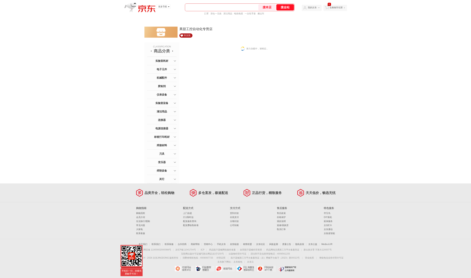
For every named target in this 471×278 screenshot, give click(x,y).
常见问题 (140, 225)
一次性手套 (250, 13)
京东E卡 (328, 225)
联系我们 (156, 244)
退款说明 (281, 221)
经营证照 (221, 258)
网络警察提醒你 (204, 269)
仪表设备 (162, 94)
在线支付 (234, 217)
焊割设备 (162, 170)
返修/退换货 (282, 225)
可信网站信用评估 (184, 269)
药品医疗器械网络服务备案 (222, 249)
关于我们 (143, 244)
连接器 (162, 119)
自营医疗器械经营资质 (251, 249)
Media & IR (326, 244)
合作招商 (182, 244)
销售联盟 (247, 244)
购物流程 (140, 213)
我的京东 (312, 7)
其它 (161, 179)
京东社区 (260, 244)
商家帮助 (195, 244)
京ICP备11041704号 (185, 249)
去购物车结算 (336, 7)
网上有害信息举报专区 (245, 269)
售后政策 (281, 213)
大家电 (139, 229)
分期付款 (234, 221)
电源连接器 (161, 128)
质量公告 (286, 244)
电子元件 (162, 69)
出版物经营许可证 (237, 253)
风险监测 (273, 244)
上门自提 (187, 213)
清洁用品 (227, 13)
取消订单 (281, 229)
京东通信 (328, 229)
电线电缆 (238, 13)
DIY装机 (328, 217)
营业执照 (309, 258)
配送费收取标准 (191, 225)
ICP (202, 249)
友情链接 (234, 244)
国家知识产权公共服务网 (287, 269)
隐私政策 (299, 244)
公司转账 (234, 225)
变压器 (162, 162)
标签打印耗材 (162, 136)
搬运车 (261, 13)
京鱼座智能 (329, 233)
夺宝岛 (327, 213)
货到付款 (234, 213)
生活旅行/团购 (143, 221)
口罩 (206, 13)
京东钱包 (237, 262)
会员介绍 (140, 217)
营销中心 (208, 244)
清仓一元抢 (216, 13)
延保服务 (328, 221)
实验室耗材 (161, 60)
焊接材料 (162, 145)
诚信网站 (225, 269)
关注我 (187, 35)
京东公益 (312, 244)
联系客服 (140, 233)
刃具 (161, 153)
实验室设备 (161, 103)
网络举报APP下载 (266, 269)
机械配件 (162, 77)
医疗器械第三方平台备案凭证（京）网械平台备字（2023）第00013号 (265, 258)
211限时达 (188, 217)
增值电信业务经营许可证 (331, 258)
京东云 (250, 262)
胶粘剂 (162, 86)
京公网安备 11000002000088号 (155, 249)
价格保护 (281, 217)
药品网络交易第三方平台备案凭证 (282, 249)
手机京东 (221, 244)
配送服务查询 (189, 221)
